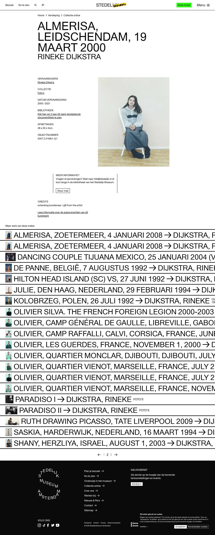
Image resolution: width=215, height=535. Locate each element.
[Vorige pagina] (99, 454)
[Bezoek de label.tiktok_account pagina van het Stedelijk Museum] (44, 525)
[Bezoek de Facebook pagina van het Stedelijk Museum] (48, 525)
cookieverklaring (150, 521)
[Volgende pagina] (115, 454)
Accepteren (180, 527)
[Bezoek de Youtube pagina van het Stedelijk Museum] (57, 525)
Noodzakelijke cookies (198, 527)
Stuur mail (62, 190)
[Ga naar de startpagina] (49, 499)
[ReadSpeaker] (42, 5)
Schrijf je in (137, 484)
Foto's (41, 93)
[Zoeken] (35, 5)
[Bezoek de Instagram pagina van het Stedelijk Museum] (39, 525)
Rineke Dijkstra (46, 82)
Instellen (143, 527)
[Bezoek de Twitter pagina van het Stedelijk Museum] (52, 525)
